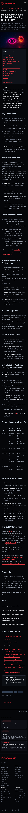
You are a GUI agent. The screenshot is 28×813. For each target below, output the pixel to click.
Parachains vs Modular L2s (9, 71)
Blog (6, 8)
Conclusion (5, 77)
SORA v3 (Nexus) (10, 543)
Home (2, 8)
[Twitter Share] (7, 695)
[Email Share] (19, 695)
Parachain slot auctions (11, 642)
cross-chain (7, 520)
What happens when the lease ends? (12, 614)
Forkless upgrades (9, 139)
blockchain (5, 587)
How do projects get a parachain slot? (13, 610)
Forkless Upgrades (7, 63)
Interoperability (17, 299)
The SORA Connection (8, 75)
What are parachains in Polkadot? (11, 606)
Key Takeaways (6, 55)
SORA (11, 531)
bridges (17, 245)
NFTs (15, 349)
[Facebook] (9, 810)
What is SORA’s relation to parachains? (13, 624)
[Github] (18, 810)
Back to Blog (7, 702)
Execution (12, 229)
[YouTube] (12, 810)
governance (7, 141)
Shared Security (9, 219)
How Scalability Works (8, 59)
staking (21, 341)
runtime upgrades (20, 315)
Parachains (6, 90)
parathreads (21, 149)
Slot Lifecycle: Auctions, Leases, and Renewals (11, 68)
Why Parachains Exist (8, 57)
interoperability (12, 131)
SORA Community (20, 806)
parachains (10, 691)
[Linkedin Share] (13, 695)
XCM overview (8, 639)
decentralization (9, 493)
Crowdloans (7, 385)
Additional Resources (8, 82)
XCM (17, 133)
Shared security (8, 118)
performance (5, 283)
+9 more (20, 691)
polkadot (4, 691)
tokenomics (15, 505)
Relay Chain (17, 219)
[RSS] (15, 810)
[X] (2, 810)
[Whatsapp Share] (16, 695)
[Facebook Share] (10, 695)
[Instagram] (5, 810)
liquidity (6, 302)
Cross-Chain (7, 239)
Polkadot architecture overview (13, 636)
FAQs (4, 80)
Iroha (13, 540)
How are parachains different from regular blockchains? (12, 619)
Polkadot (21, 92)
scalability (12, 126)
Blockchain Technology (14, 8)
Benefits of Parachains (8, 73)
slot (15, 413)
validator (20, 485)
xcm (15, 691)
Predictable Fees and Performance (11, 61)
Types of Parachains (8, 65)
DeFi (7, 185)
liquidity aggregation (18, 536)
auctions (9, 380)
